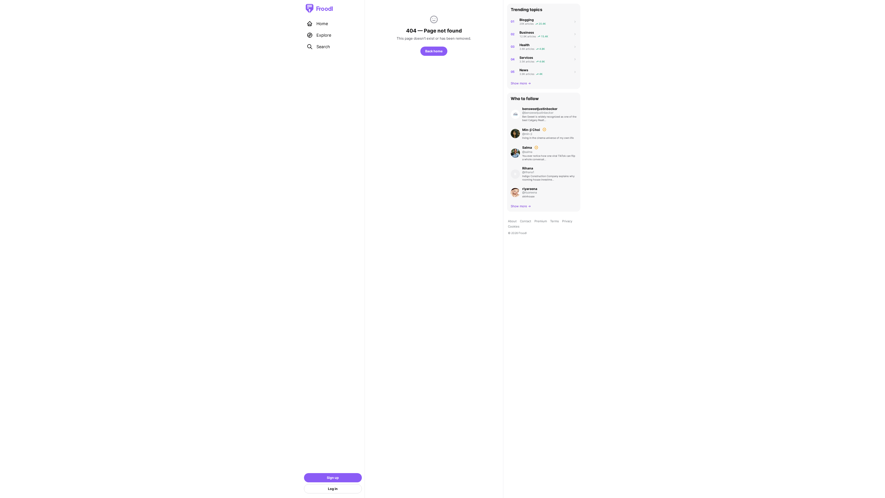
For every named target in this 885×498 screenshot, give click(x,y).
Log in (333, 489)
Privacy (567, 221)
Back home (433, 51)
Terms (554, 221)
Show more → (521, 83)
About (512, 221)
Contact (525, 221)
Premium (540, 221)
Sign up (333, 478)
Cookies (513, 226)
